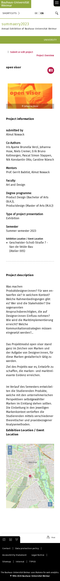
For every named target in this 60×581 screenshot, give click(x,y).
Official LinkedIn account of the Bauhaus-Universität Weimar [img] (10, 539)
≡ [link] (57, 3)
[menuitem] (37, 13)
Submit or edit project (21, 52)
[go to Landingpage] (15, 4)
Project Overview (45, 55)
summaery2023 (15, 24)
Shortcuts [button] (10, 13)
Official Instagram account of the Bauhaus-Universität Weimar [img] (3, 539)
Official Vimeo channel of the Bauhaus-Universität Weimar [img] (16, 539)
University (50, 39)
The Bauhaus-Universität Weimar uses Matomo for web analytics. (30, 572)
